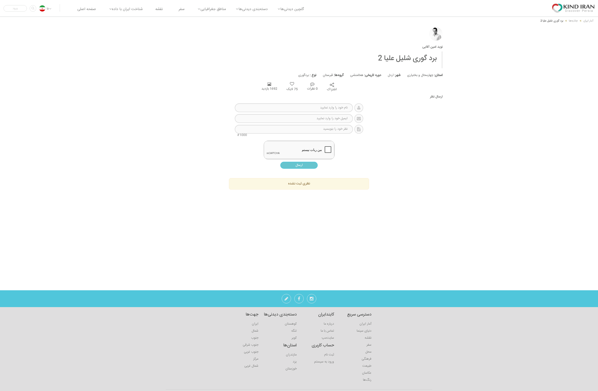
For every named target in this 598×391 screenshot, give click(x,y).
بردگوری (304, 75)
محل (368, 352)
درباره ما (329, 324)
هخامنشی (362, 75)
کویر (294, 338)
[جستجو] (33, 8)
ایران (255, 324)
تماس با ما (327, 331)
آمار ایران (365, 324)
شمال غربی (251, 366)
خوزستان (291, 369)
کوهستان (291, 324)
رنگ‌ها (367, 380)
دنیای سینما (364, 331)
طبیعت (366, 366)
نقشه (368, 338)
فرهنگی (366, 359)
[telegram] (286, 300)
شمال (255, 331)
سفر (369, 345)
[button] (15, 8)
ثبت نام (329, 355)
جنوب (254, 338)
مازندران (291, 355)
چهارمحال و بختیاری (422, 75)
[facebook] (299, 300)
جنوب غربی (251, 352)
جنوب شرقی (250, 345)
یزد (295, 362)
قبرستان (330, 75)
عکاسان (366, 373)
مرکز (255, 359)
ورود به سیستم (324, 362)
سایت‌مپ (328, 338)
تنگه (294, 331)
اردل (391, 75)
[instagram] (311, 300)
